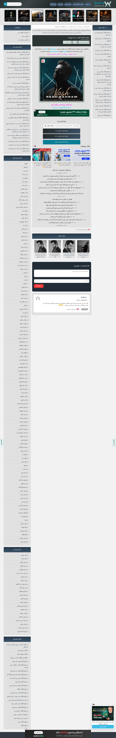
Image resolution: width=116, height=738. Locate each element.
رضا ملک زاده (23, 301)
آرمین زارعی (23, 196)
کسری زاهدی (23, 538)
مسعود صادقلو (23, 480)
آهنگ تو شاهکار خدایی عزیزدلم (19, 657)
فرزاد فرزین (23, 498)
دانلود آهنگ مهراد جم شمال (19, 661)
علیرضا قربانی (23, 360)
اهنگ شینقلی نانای (22, 654)
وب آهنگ (88, 4)
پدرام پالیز (24, 229)
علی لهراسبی (23, 363)
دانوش (25, 272)
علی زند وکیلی (23, 374)
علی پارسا (24, 392)
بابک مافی (24, 218)
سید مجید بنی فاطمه (21, 584)
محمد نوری (24, 472)
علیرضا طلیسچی (22, 371)
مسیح (25, 465)
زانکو (25, 305)
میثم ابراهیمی (23, 425)
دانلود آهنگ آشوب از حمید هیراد (18, 671)
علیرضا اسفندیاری (22, 631)
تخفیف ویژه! (103, 726)
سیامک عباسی (23, 334)
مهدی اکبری (23, 598)
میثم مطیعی (23, 609)
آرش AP (24, 174)
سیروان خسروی (22, 338)
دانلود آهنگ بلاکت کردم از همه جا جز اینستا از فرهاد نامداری (103, 82)
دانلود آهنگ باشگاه (22, 689)
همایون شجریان (23, 512)
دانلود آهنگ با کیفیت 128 (61, 131)
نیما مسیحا (24, 527)
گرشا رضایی (23, 541)
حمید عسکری (23, 258)
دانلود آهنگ (24, 725)
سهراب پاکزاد (23, 323)
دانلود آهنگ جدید (22, 722)
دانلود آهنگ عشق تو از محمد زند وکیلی (18, 98)
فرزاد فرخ (24, 501)
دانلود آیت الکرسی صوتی (20, 714)
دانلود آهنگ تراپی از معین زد (102, 50)
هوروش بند (24, 516)
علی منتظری (23, 396)
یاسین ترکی (23, 494)
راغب (25, 280)
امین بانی (24, 185)
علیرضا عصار (23, 389)
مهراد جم (24, 458)
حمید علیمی (24, 577)
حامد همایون (23, 251)
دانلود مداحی (68, 4)
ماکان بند (24, 454)
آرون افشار (24, 189)
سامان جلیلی (23, 320)
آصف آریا (24, 181)
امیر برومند (24, 555)
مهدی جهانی (23, 440)
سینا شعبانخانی (23, 341)
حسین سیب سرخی (21, 573)
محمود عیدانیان (23, 617)
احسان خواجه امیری (21, 207)
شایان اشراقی (23, 349)
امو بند (25, 170)
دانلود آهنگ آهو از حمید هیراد (19, 707)
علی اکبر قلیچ (23, 385)
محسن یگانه (23, 414)
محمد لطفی (23, 483)
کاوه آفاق (24, 534)
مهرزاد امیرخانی (22, 429)
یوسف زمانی (23, 491)
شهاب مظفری (23, 345)
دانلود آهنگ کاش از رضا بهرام (79, 38)
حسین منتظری (23, 261)
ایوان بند (24, 178)
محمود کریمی (23, 595)
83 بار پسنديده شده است (82, 229)
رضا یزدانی (24, 291)
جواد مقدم (24, 558)
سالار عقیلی (23, 316)
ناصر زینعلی (23, 523)
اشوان (25, 167)
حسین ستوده (23, 562)
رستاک (25, 283)
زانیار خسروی (23, 309)
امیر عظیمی (23, 192)
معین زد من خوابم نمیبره (20, 718)
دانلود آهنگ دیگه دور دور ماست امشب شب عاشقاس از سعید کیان (103, 74)
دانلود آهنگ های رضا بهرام (61, 142)
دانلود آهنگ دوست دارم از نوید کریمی (18, 141)
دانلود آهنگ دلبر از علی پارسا (19, 703)
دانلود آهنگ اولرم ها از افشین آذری (19, 114)
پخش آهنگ (53, 4)
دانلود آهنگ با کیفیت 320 (61, 136)
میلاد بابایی (24, 461)
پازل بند (25, 225)
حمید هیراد (24, 240)
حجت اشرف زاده (22, 265)
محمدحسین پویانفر (22, 606)
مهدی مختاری (23, 602)
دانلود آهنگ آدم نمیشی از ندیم (20, 83)
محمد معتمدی (23, 418)
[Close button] (113, 704)
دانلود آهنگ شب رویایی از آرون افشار (17, 696)
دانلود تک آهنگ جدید (78, 4)
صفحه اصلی (79, 26)
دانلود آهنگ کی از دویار (104, 115)
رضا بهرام (24, 287)
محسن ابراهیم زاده (22, 432)
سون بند (24, 312)
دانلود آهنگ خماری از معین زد (102, 105)
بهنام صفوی (24, 214)
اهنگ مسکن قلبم (22, 650)
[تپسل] (35, 110)
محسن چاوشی (23, 407)
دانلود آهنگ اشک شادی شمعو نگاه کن (17, 674)
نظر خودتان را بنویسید (81, 266)
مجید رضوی (24, 451)
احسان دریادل (23, 203)
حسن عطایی (23, 566)
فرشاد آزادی (23, 509)
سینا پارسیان (23, 327)
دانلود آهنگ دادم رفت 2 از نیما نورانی (18, 145)
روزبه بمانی (24, 298)
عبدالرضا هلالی (23, 591)
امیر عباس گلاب (22, 200)
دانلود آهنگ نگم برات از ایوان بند (18, 692)
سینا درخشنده (23, 331)
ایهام (25, 163)
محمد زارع (24, 476)
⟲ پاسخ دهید (84, 309)
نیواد (26, 520)
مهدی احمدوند (23, 421)
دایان (25, 276)
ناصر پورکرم (23, 531)
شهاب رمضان (23, 356)
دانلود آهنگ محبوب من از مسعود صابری (17, 58)
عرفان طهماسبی (22, 367)
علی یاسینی (24, 400)
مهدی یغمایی (23, 443)
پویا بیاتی (24, 232)
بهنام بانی (24, 211)
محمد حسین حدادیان (21, 620)
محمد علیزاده (23, 436)
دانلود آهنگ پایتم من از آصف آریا (18, 678)
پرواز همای (24, 236)
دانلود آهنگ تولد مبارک (21, 682)
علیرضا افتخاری (23, 381)
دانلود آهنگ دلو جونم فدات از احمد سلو (18, 73)
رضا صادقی (24, 294)
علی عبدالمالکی (22, 378)
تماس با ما (60, 4)
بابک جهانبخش (23, 221)
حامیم (25, 243)
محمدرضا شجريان (22, 403)
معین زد (25, 469)
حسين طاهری (23, 569)
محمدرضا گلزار (23, 447)
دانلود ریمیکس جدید (23, 40)
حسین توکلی (23, 254)
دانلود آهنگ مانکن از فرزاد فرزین (18, 685)
